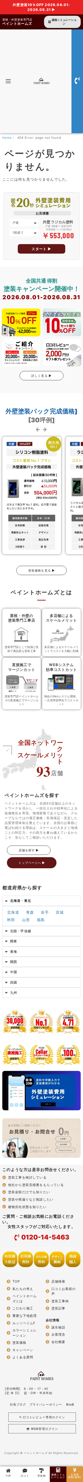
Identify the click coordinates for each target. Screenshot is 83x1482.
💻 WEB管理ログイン (42, 1429)
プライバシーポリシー (46, 1404)
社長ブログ (18, 1404)
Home (7, 137)
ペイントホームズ (17, 23)
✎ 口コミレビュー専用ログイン (42, 1417)
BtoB (70, 1404)
